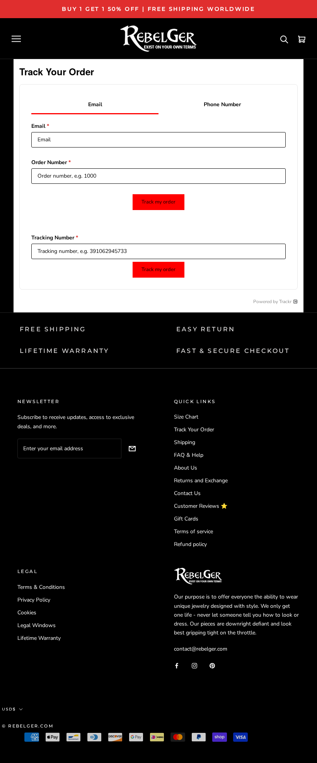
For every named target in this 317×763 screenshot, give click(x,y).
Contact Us (187, 493)
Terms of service (193, 531)
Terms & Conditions (41, 587)
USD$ (9, 709)
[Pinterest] (212, 665)
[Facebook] (176, 665)
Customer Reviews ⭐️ (200, 506)
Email (40, 126)
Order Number (51, 162)
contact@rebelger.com (200, 649)
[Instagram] (194, 665)
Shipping (184, 442)
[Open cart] (301, 38)
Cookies (26, 612)
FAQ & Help (188, 455)
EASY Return (205, 329)
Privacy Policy (33, 600)
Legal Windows (36, 625)
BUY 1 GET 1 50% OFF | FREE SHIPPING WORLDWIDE (158, 8)
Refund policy (190, 544)
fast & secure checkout (233, 350)
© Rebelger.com (28, 726)
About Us (185, 467)
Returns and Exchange (201, 480)
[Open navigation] (16, 39)
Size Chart (186, 416)
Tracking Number (54, 237)
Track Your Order (194, 429)
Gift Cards (186, 518)
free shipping (53, 329)
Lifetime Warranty (39, 638)
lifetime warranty (64, 350)
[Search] (284, 39)
